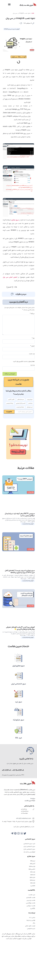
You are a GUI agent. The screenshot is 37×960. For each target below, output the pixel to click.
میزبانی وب (29, 399)
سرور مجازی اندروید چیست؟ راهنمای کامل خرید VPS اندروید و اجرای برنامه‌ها (20, 571)
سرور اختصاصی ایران (18, 684)
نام (33, 338)
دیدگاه (32, 314)
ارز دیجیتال (29, 407)
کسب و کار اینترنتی (20, 403)
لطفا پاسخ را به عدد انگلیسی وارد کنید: (24, 361)
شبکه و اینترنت (20, 407)
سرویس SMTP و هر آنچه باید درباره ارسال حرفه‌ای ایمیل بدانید (20, 514)
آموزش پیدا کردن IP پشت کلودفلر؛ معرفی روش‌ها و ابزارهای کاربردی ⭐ (20, 628)
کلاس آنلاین (11, 399)
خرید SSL (18, 738)
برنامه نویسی (9, 403)
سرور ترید (18, 702)
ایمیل (32, 346)
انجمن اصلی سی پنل (10, 277)
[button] (9, 4)
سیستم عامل (20, 399)
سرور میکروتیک (18, 720)
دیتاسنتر (30, 403)
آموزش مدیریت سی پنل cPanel (11, 29)
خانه (33, 13)
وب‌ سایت (32, 354)
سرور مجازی (15, 220)
